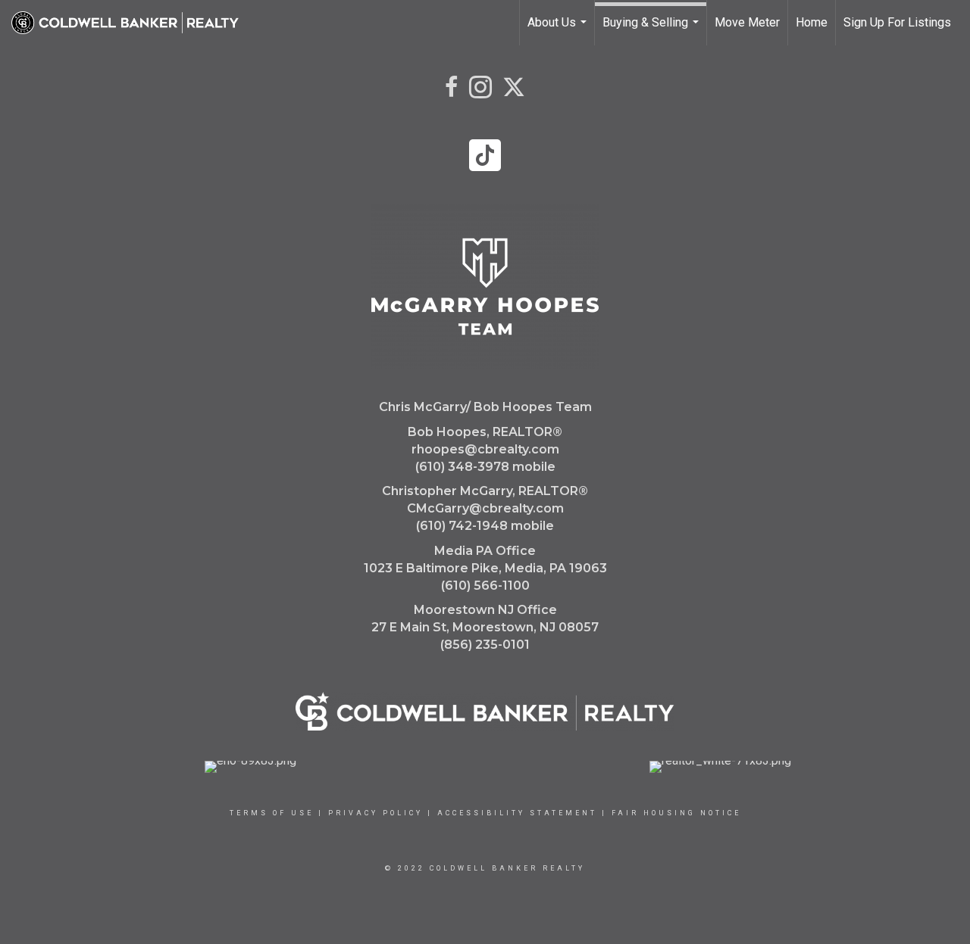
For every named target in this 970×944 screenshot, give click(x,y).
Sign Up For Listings (897, 22)
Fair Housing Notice (676, 813)
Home (812, 22)
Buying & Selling (652, 30)
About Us (558, 30)
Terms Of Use (272, 813)
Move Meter (747, 22)
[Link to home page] (132, 22)
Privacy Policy (375, 813)
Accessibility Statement (517, 813)
